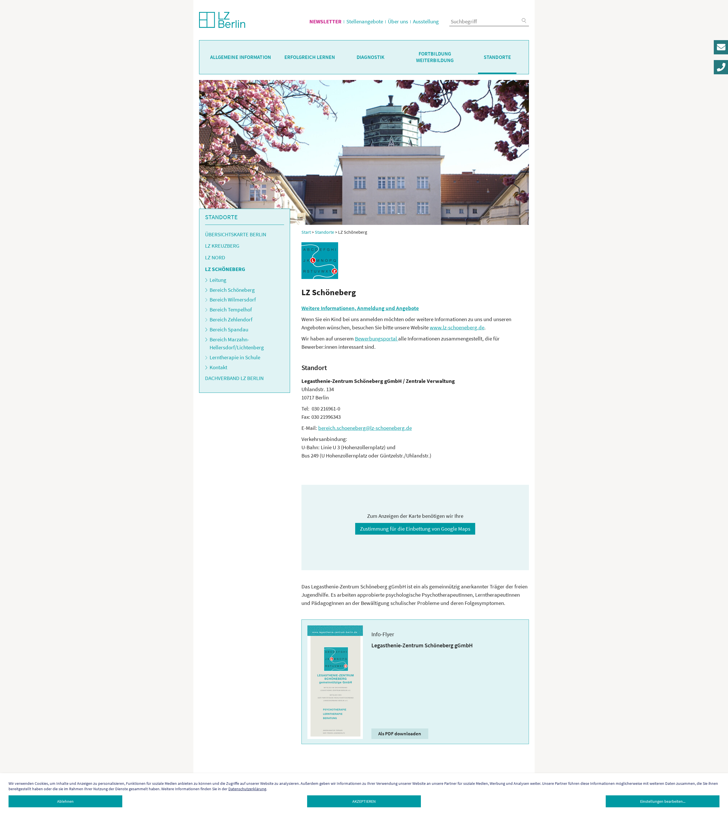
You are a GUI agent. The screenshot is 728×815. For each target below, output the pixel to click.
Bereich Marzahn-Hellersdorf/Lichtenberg (237, 343)
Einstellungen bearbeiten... (662, 801)
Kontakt (218, 367)
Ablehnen (65, 801)
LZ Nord (215, 257)
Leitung (218, 279)
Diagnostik (370, 57)
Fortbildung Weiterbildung (435, 57)
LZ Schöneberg (225, 269)
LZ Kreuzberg (222, 245)
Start (306, 232)
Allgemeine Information (240, 57)
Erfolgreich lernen (309, 57)
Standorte (497, 57)
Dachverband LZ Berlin (234, 378)
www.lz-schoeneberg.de (457, 327)
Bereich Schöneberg (232, 289)
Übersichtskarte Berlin (235, 234)
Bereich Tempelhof (231, 309)
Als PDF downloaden (399, 733)
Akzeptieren (364, 801)
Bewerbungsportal (376, 338)
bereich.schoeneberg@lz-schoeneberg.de (365, 427)
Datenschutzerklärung (247, 788)
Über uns (398, 21)
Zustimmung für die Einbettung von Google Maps (415, 528)
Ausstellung (426, 21)
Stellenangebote (364, 21)
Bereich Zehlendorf (231, 319)
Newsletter (325, 21)
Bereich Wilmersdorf (233, 299)
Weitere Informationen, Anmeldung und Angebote (360, 308)
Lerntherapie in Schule (235, 357)
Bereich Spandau (229, 329)
